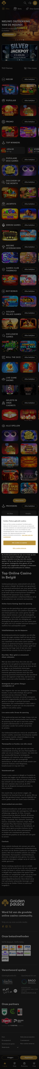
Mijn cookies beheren (19, 548)
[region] (19, 534)
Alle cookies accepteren (19, 542)
